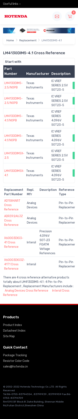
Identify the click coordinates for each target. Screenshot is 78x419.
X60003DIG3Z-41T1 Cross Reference (14, 264)
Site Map (9, 336)
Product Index (12, 325)
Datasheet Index (14, 330)
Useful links (10, 4)
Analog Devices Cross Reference (26, 290)
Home (10, 40)
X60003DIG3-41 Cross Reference (13, 242)
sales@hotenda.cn (15, 366)
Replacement (27, 40)
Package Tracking (15, 355)
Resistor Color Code (16, 361)
